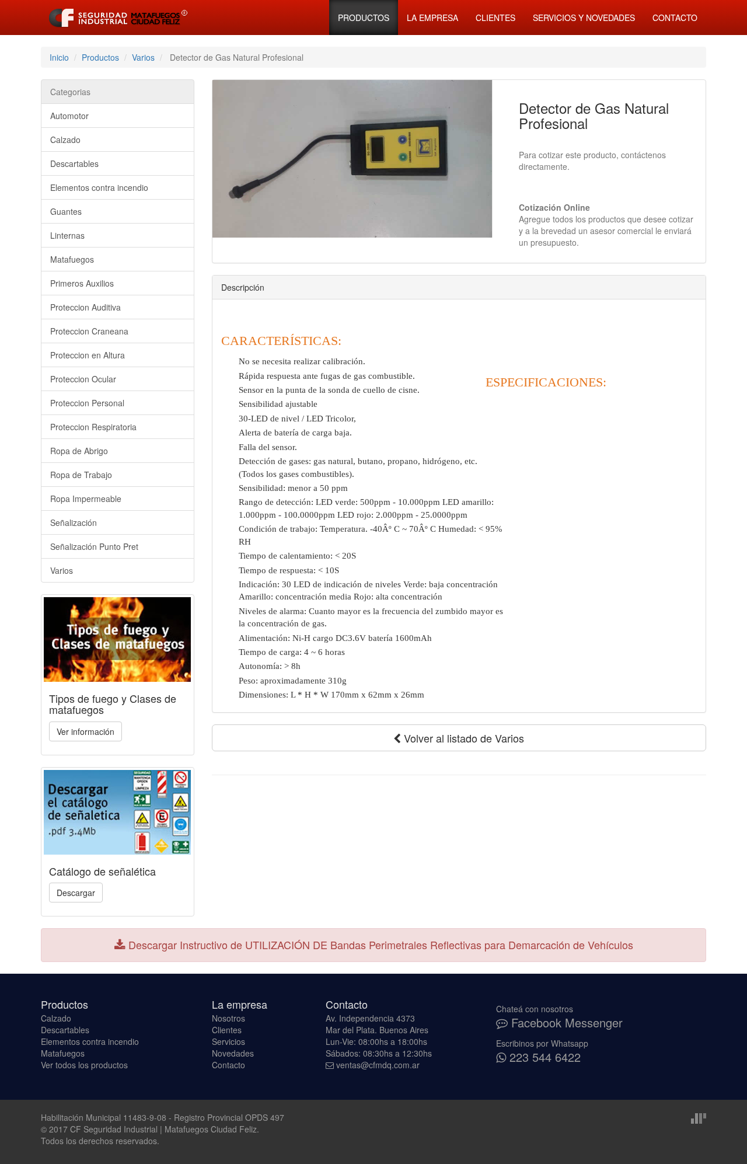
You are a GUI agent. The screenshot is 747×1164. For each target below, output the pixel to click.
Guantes (66, 211)
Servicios (228, 1041)
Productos (363, 17)
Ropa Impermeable (85, 498)
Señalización (73, 522)
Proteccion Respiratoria (93, 427)
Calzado (65, 139)
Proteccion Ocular (83, 379)
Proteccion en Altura (87, 355)
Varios (143, 57)
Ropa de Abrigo (79, 450)
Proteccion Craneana (89, 331)
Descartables (74, 163)
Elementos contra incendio (99, 187)
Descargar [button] (76, 892)
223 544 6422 (543, 1056)
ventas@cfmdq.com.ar (378, 1065)
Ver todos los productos (84, 1065)
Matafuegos (72, 259)
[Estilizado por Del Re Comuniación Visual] (698, 1117)
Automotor (69, 115)
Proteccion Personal (87, 403)
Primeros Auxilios (82, 283)
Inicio (59, 57)
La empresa (432, 17)
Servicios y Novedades (584, 17)
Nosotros (228, 1018)
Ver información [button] (85, 731)
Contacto (674, 17)
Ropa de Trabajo (81, 474)
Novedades (233, 1053)
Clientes (495, 17)
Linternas (67, 235)
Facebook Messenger (565, 1022)
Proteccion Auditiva (85, 307)
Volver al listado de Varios (462, 737)
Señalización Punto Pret (94, 546)
